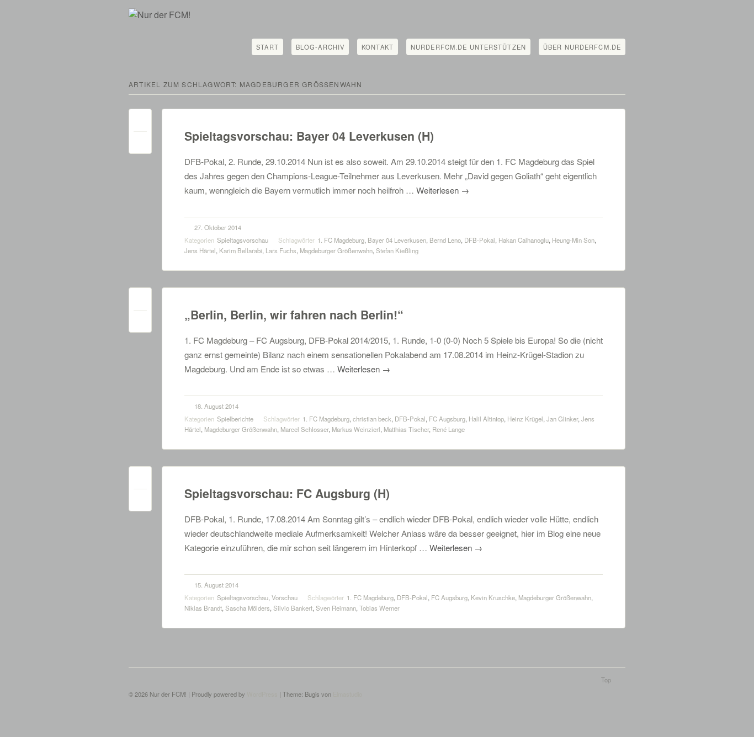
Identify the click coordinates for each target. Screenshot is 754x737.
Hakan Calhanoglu (523, 240)
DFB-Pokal (479, 240)
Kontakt (378, 46)
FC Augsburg (447, 418)
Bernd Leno (445, 240)
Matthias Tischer (406, 429)
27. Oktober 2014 (217, 227)
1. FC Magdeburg (340, 240)
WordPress (262, 694)
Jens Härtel (200, 250)
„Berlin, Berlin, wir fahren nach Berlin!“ (293, 314)
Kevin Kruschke (493, 597)
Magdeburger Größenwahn (336, 250)
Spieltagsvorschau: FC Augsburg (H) (287, 493)
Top (606, 679)
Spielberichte (235, 418)
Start (267, 46)
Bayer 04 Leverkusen (397, 240)
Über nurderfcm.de (582, 46)
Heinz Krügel (525, 418)
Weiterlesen (442, 190)
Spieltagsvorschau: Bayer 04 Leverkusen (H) (309, 136)
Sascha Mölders (247, 608)
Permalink (140, 123)
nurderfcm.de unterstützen (468, 46)
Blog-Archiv (320, 46)
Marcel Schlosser (304, 429)
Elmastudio (347, 694)
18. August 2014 (216, 406)
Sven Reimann (336, 608)
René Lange (448, 429)
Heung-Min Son (573, 240)
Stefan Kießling (397, 250)
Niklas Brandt (203, 608)
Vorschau (285, 597)
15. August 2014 (216, 584)
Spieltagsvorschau (242, 240)
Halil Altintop (486, 418)
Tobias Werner (379, 608)
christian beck (372, 418)
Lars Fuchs (281, 250)
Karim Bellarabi (240, 250)
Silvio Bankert (292, 608)
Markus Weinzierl (356, 429)
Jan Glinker (562, 418)
